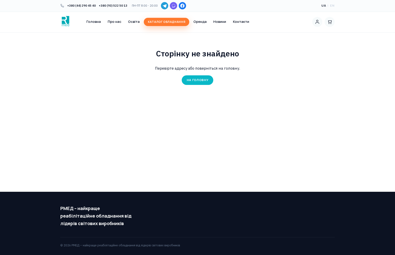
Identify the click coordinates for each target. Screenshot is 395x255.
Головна (93, 21)
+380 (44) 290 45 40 (81, 6)
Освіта (134, 21)
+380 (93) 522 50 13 (113, 6)
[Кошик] (330, 22)
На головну (197, 80)
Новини (219, 21)
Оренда (200, 21)
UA (323, 5)
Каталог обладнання (166, 22)
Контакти (241, 21)
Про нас (114, 21)
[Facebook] (182, 5)
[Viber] (173, 5)
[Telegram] (164, 5)
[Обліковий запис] (317, 22)
